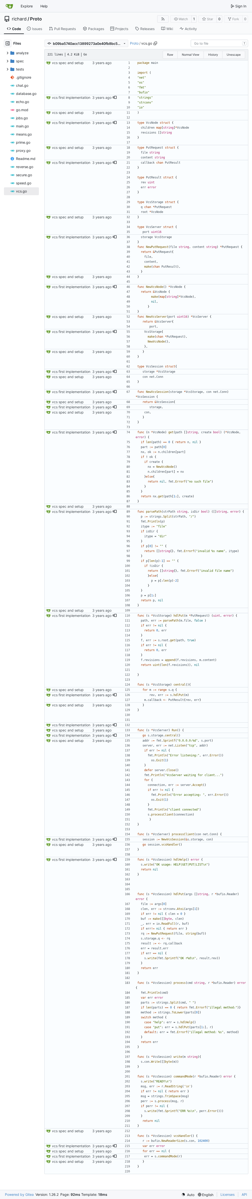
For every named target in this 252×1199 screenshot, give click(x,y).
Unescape (234, 54)
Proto (36, 19)
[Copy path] (155, 43)
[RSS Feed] (163, 19)
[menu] (187, 1195)
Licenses (227, 1194)
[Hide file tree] (7, 43)
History (213, 54)
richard (19, 19)
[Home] (9, 6)
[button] (115, 97)
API (244, 1194)
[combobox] (219, 43)
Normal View (190, 54)
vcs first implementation (71, 97)
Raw (170, 54)
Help (44, 6)
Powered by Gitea (19, 1194)
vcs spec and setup (68, 63)
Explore (27, 6)
